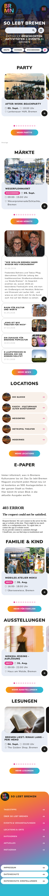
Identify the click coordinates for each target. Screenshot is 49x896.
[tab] (14, 126)
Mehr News (24, 372)
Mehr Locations (24, 453)
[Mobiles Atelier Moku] (24, 560)
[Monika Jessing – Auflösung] (24, 639)
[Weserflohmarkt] (24, 171)
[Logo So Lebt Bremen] (9, 8)
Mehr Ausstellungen (24, 689)
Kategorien (10, 836)
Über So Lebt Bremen (16, 816)
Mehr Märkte (24, 221)
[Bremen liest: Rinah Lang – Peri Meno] (24, 720)
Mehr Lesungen (24, 770)
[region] (24, 86)
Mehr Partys (24, 132)
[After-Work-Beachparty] (24, 86)
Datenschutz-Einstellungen (20, 881)
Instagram (10, 850)
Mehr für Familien (24, 609)
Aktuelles (9, 843)
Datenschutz (11, 874)
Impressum (10, 867)
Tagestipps (10, 809)
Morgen (18, 50)
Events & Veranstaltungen (19, 823)
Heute (6, 50)
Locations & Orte (14, 829)
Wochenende (33, 50)
